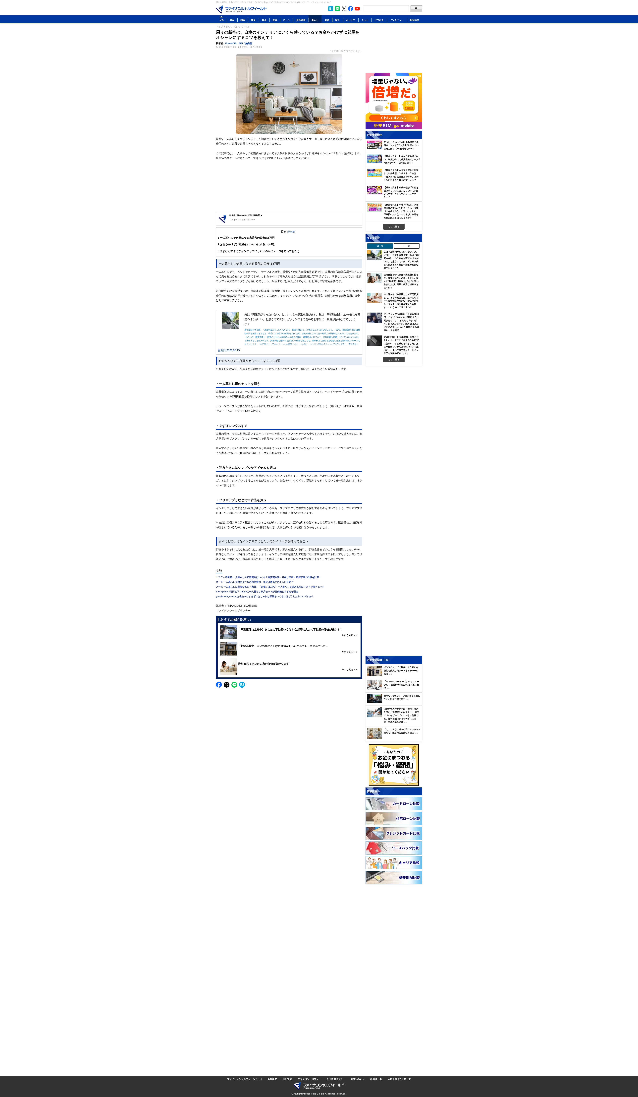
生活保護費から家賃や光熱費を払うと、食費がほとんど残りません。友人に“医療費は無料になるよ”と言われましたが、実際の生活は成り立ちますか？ (401, 281)
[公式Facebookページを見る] (350, 8)
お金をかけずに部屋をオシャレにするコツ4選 (246, 244)
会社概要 (272, 1079)
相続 (242, 20)
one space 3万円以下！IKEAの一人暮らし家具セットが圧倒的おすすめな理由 (257, 591)
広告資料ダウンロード (399, 1079)
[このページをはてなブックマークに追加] (330, 8)
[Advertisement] (289, 186)
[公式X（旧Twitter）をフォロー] (344, 8)
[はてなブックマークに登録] (242, 685)
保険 (274, 20)
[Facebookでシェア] (219, 685)
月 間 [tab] (406, 246)
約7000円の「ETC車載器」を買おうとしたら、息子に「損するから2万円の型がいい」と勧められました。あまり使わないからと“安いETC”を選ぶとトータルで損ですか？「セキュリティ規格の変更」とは (402, 345)
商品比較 (414, 20)
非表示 (291, 231)
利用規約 (287, 1079)
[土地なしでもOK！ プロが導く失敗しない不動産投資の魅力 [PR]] (394, 702)
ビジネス (379, 20)
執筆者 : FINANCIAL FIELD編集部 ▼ (246, 215)
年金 (264, 20)
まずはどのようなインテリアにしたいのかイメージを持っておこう (259, 251)
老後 (327, 20)
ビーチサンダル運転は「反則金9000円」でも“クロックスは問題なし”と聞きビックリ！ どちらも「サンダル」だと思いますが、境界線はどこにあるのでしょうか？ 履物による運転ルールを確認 (401, 322)
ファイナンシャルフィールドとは (244, 1079)
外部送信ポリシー (335, 1079)
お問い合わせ (358, 1079)
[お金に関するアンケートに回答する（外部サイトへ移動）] (394, 765)
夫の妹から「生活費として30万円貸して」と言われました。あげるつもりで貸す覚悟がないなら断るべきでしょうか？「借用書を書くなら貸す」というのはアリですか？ (401, 300)
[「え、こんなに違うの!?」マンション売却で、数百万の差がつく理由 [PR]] (394, 738)
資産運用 (301, 20)
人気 (221, 20)
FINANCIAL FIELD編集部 (238, 43)
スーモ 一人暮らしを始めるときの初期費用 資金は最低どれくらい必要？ (254, 582)
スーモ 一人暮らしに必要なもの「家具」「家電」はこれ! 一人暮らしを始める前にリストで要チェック (270, 587)
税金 (253, 20)
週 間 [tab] (380, 246)
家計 (337, 20)
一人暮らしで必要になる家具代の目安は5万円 (246, 237)
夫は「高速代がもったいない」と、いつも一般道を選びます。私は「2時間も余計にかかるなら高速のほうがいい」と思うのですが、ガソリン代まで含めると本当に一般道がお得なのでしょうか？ (402, 260)
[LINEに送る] (234, 685)
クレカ (364, 20)
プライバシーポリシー (309, 1079)
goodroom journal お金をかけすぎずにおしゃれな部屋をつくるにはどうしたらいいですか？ (265, 596)
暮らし (315, 20)
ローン (286, 20)
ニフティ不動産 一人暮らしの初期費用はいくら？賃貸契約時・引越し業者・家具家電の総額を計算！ (268, 577)
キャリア (350, 20)
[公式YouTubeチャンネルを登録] (357, 8)
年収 (232, 20)
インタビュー (397, 20)
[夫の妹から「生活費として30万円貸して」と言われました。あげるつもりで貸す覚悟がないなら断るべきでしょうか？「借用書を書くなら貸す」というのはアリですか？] (374, 298)
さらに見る (393, 226)
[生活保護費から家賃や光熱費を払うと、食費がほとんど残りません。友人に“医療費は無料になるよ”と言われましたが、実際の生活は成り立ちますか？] (374, 278)
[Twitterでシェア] (226, 685)
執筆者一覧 (376, 1079)
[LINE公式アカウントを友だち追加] (337, 8)
